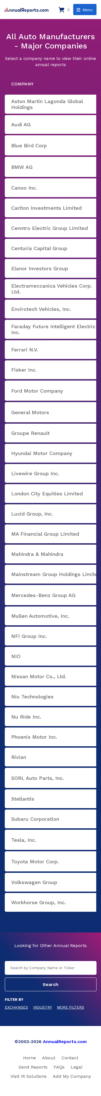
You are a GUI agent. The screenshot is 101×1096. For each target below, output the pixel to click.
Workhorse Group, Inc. (38, 902)
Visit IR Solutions (28, 1076)
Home (29, 1057)
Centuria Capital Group (39, 248)
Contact (69, 1057)
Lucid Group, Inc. (32, 514)
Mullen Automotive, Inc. (40, 616)
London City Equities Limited (47, 493)
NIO (15, 656)
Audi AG (21, 124)
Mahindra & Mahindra (37, 554)
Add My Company (72, 1076)
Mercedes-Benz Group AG (43, 595)
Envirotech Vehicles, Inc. (41, 309)
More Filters (70, 1007)
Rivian (18, 757)
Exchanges (16, 1007)
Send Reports (33, 1067)
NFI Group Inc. (29, 636)
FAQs (59, 1067)
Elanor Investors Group (39, 268)
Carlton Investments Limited (46, 208)
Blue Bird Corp (29, 145)
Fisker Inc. (24, 370)
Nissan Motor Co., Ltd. (38, 676)
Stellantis (22, 799)
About (48, 1057)
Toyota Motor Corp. (35, 861)
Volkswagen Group (34, 882)
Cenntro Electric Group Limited (49, 228)
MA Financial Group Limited (45, 534)
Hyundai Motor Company (41, 453)
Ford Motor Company (37, 391)
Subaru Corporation (35, 819)
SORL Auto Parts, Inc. (37, 778)
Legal (76, 1067)
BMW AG (22, 167)
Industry (42, 1007)
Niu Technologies (32, 696)
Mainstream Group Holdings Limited (56, 574)
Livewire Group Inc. (35, 473)
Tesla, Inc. (23, 840)
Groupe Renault (30, 433)
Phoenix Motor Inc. (34, 737)
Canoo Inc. (24, 188)
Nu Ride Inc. (26, 717)
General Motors (30, 412)
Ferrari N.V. (24, 350)
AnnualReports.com (65, 1041)
